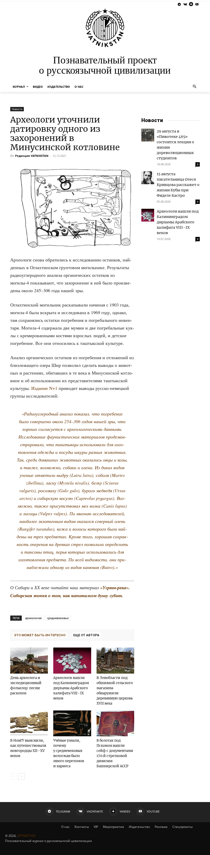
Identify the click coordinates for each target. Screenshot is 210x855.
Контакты (82, 827)
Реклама (161, 827)
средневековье (58, 618)
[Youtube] (197, 4)
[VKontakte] (185, 4)
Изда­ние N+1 (45, 388)
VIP (96, 827)
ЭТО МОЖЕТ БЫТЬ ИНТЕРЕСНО (40, 635)
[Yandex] (191, 4)
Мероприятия (113, 827)
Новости (17, 109)
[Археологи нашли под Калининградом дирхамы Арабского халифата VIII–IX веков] (72, 660)
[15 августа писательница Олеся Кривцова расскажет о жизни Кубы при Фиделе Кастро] (147, 177)
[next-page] (21, 776)
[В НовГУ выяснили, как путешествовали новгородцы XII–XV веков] (29, 723)
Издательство (139, 827)
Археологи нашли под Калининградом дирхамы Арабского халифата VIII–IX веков (71, 688)
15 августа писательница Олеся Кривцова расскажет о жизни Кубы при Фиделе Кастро (178, 185)
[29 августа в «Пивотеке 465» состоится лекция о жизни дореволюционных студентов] (147, 135)
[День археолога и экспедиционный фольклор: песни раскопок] (29, 660)
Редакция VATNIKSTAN (31, 156)
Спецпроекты (182, 827)
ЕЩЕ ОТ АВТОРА (86, 635)
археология (33, 618)
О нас (65, 827)
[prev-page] (13, 776)
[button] (195, 87)
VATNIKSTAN (26, 836)
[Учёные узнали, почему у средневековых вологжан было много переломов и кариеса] (72, 723)
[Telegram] (179, 4)
